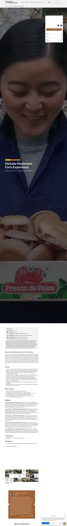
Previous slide (8, 504)
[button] (65, 515)
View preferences (61, 523)
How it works (37, 2)
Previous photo (58, 25)
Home (22, 2)
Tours (8, 6)
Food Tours (32, 2)
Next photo (61, 25)
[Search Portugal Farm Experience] (45, 2)
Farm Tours (27, 2)
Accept (45, 523)
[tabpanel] (54, 21)
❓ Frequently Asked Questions (11, 446)
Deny (53, 523)
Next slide (35, 504)
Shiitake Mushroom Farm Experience (17, 6)
